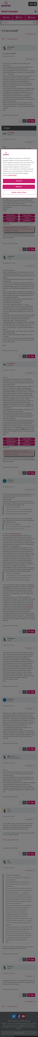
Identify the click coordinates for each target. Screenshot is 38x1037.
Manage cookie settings (19, 192)
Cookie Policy (12, 175)
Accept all (19, 181)
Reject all (19, 186)
